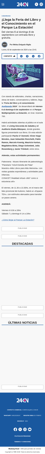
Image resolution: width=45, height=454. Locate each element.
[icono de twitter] (36, 4)
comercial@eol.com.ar (22, 410)
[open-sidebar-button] (3, 4)
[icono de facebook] (15, 429)
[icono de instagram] (41, 4)
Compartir (8, 56)
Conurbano (6, 16)
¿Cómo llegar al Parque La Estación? (18, 220)
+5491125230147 (12, 415)
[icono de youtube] (29, 429)
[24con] (22, 4)
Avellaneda (7, 106)
